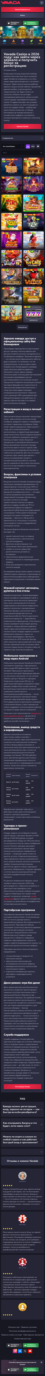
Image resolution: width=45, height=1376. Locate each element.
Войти (22, 15)
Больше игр (22, 327)
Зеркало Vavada (22, 126)
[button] (2, 32)
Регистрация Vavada (22, 1087)
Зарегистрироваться (22, 9)
